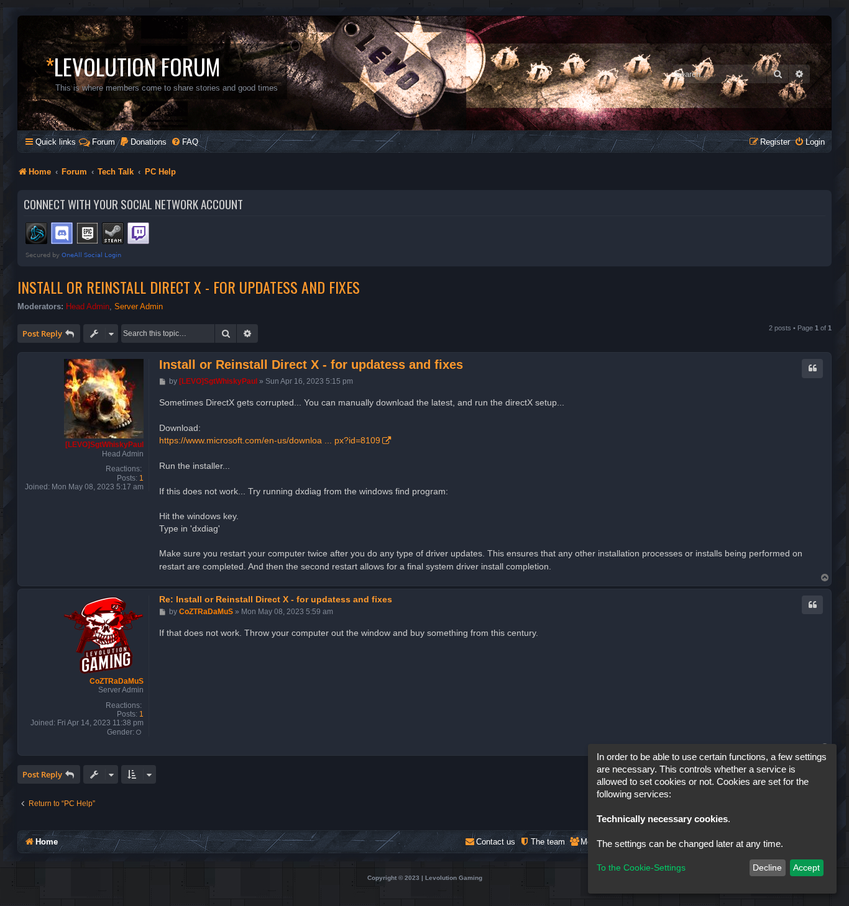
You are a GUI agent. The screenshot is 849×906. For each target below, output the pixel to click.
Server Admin (138, 306)
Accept (806, 867)
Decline (767, 867)
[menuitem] (143, 142)
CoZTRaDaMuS (116, 681)
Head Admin (87, 306)
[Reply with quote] (812, 368)
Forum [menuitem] (103, 142)
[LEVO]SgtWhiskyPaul (104, 444)
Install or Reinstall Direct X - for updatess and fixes (188, 287)
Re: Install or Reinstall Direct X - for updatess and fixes (275, 599)
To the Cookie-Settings (641, 867)
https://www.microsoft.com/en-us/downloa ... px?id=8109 (269, 440)
